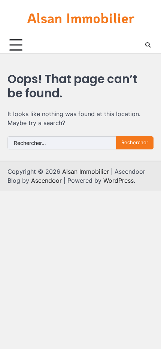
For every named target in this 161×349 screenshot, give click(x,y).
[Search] (148, 45)
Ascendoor (46, 180)
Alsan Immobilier (80, 17)
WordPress (118, 180)
